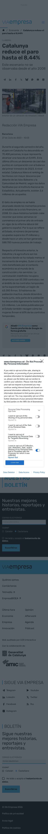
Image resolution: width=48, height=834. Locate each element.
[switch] (38, 416)
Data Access (24, 472)
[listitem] (24, 410)
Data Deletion (9, 472)
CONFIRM (15, 462)
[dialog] (24, 417)
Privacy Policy (39, 472)
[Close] (42, 361)
